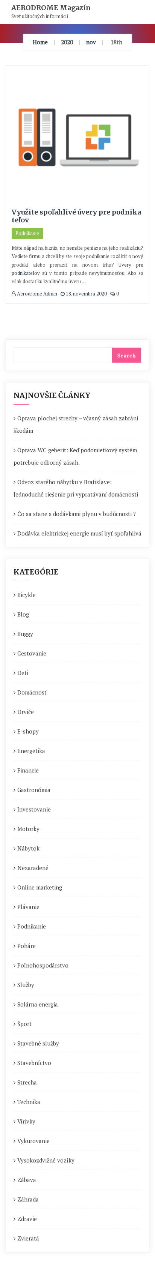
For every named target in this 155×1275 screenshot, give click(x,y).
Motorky (28, 828)
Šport (24, 1024)
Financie (28, 770)
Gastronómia (33, 790)
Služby (25, 984)
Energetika (31, 750)
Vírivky (26, 1121)
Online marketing (39, 887)
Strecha (27, 1082)
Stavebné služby (38, 1043)
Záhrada (28, 1199)
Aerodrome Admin (36, 293)
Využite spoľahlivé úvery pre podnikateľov (76, 216)
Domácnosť (32, 692)
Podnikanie (27, 233)
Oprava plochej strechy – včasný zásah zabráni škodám (76, 424)
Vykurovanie (33, 1140)
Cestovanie (31, 653)
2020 (67, 42)
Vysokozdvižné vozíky (45, 1160)
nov (91, 42)
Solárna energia (37, 1004)
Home (40, 42)
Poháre (26, 946)
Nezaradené (33, 868)
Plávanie (28, 906)
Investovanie (34, 809)
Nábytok (28, 848)
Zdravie (27, 1218)
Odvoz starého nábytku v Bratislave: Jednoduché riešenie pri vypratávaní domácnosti (76, 488)
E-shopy (28, 731)
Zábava (26, 1180)
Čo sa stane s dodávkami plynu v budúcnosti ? (76, 514)
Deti (22, 672)
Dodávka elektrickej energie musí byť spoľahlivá (79, 533)
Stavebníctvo (34, 1062)
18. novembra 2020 (86, 293)
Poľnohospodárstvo (42, 965)
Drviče (25, 712)
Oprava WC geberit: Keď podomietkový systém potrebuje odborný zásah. (75, 456)
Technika (28, 1102)
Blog (23, 614)
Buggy (25, 634)
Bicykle (26, 594)
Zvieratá (28, 1238)
